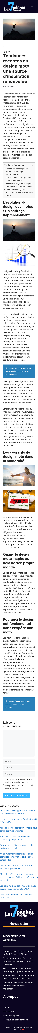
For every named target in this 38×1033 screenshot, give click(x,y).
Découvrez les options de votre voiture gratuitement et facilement (18, 985)
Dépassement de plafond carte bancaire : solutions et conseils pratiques (18, 961)
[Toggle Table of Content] (30, 165)
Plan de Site (8, 1011)
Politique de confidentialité (15, 1020)
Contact (7, 1007)
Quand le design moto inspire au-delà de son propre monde (19, 185)
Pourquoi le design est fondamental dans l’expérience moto (19, 192)
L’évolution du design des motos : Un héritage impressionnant (17, 172)
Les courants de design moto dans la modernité (19, 179)
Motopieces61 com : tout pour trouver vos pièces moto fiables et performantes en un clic (19, 877)
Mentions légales (11, 1015)
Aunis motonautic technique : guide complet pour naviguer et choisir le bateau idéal (16, 856)
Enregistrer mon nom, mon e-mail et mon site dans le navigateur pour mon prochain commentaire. (19, 784)
